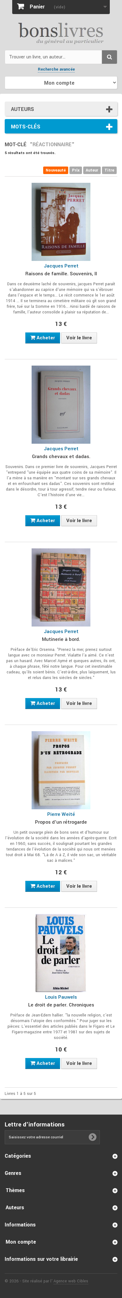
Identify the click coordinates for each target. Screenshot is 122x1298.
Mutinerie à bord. (61, 639)
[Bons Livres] (61, 33)
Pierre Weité (61, 814)
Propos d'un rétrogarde (61, 822)
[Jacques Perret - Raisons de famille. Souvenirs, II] (61, 222)
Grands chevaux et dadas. (61, 456)
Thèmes (15, 1190)
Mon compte (21, 1242)
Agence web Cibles (70, 1281)
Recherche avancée (56, 69)
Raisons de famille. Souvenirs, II (61, 273)
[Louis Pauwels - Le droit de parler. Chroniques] (61, 953)
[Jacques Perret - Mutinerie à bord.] (61, 587)
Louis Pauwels (61, 997)
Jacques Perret (61, 265)
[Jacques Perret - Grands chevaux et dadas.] (61, 405)
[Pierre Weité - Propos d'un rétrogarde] (61, 770)
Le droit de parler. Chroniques (61, 1004)
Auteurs (22, 109)
